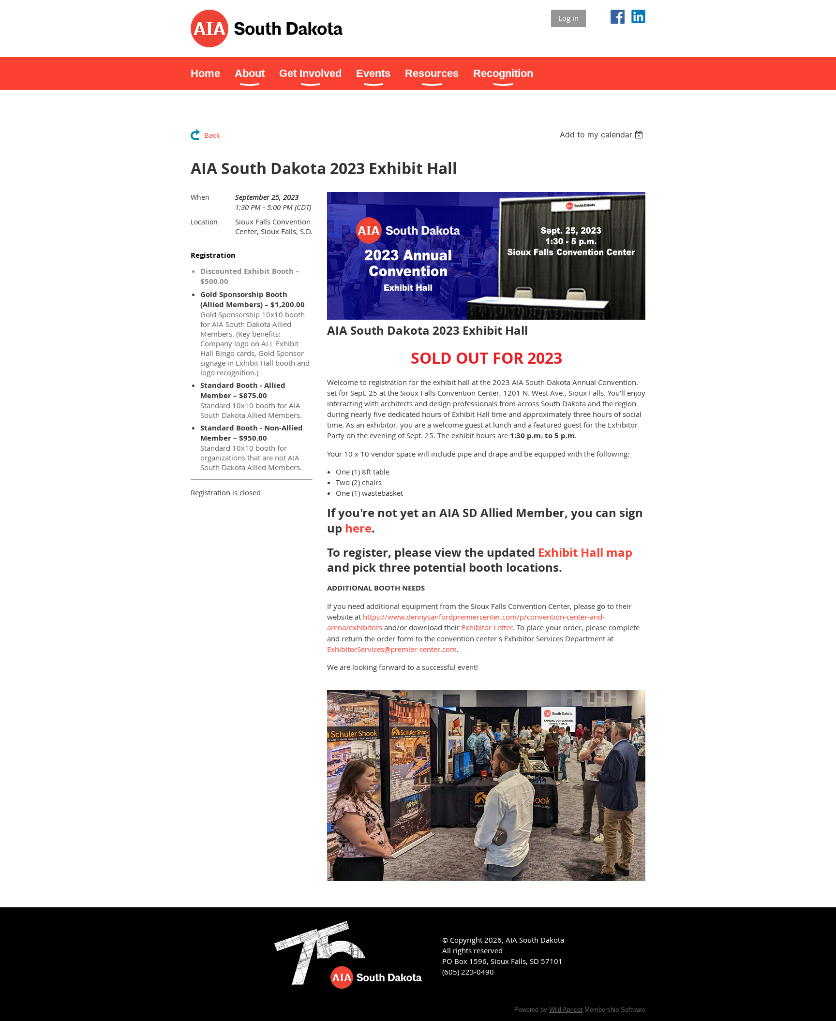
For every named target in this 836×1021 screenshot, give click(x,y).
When (200, 197)
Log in (568, 18)
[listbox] (602, 134)
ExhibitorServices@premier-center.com (392, 649)
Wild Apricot (565, 1009)
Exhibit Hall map (585, 552)
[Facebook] (618, 17)
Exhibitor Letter (487, 627)
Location (204, 221)
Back (212, 135)
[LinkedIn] (638, 17)
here (358, 528)
